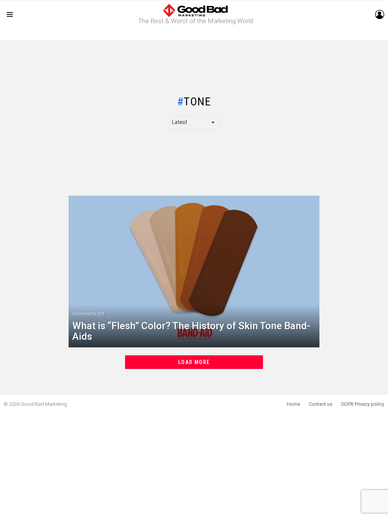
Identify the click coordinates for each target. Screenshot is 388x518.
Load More (194, 362)
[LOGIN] (379, 14)
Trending (196, 34)
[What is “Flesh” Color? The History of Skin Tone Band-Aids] (194, 271)
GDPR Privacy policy (362, 404)
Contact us (320, 404)
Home (293, 404)
